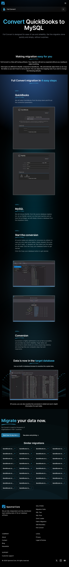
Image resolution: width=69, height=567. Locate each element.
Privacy (38, 537)
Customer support (8, 556)
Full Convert (11, 9)
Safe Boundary (40, 524)
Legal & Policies (41, 540)
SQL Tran (39, 512)
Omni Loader (40, 518)
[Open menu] (65, 3)
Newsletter (5, 546)
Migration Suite (41, 509)
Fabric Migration (41, 521)
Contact (4, 540)
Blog (3, 543)
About (4, 537)
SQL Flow (39, 515)
